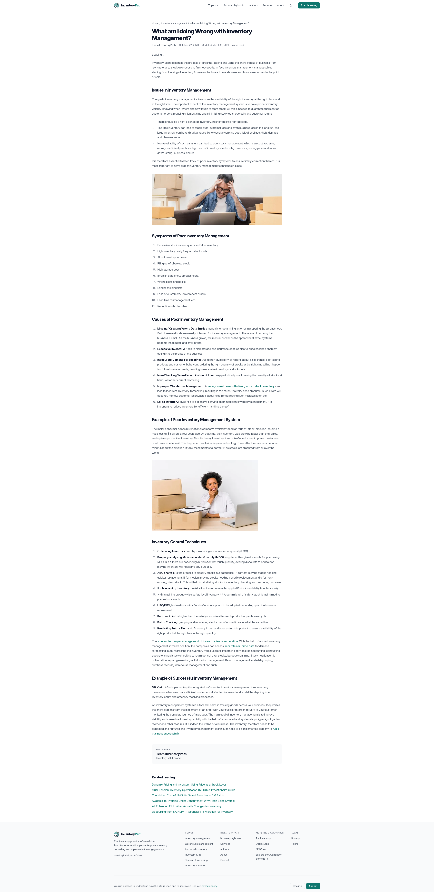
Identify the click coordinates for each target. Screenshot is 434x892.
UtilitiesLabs (262, 843)
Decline (297, 886)
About (280, 5)
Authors (253, 5)
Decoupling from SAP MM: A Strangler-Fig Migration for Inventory (192, 811)
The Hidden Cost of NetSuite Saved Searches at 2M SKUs (188, 795)
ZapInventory (263, 838)
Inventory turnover (195, 865)
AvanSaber (136, 855)
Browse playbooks (234, 5)
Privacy (295, 838)
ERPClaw (261, 849)
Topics (212, 5)
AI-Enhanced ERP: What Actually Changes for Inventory (186, 806)
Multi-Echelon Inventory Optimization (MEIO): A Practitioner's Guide (193, 790)
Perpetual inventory (196, 849)
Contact (224, 860)
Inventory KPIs (193, 854)
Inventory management (198, 838)
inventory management (174, 23)
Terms (294, 843)
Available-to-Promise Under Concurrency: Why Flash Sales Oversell (193, 800)
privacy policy (209, 886)
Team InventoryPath (164, 45)
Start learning (309, 5)
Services (267, 5)
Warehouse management (199, 843)
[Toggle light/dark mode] (291, 5)
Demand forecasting (196, 860)
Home (155, 23)
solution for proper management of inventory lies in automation (197, 641)
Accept (313, 886)
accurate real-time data (239, 646)
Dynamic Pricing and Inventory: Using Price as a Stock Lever (189, 784)
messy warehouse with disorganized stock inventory (241, 386)
